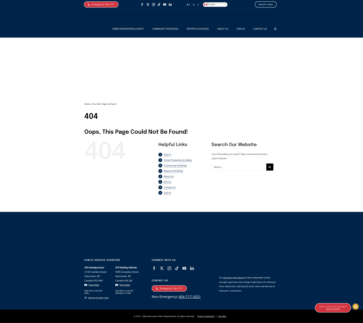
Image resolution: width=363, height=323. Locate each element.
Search (167, 154)
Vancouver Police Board (233, 277)
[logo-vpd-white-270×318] (135, 227)
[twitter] (147, 4)
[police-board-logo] (249, 260)
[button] (275, 29)
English (211, 4)
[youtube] (164, 4)
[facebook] (142, 4)
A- (198, 4)
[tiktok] (159, 4)
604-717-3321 (190, 296)
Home (87, 104)
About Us (169, 176)
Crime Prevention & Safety (178, 160)
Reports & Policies (173, 170)
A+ (188, 4)
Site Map (222, 316)
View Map (93, 285)
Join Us (167, 181)
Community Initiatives (175, 165)
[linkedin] (170, 4)
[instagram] (153, 4)
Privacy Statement (206, 316)
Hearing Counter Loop (98, 297)
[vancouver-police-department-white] (190, 235)
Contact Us (170, 187)
